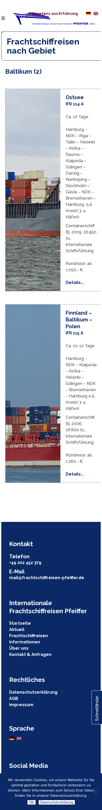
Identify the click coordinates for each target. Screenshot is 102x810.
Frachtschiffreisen (28, 635)
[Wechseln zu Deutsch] (88, 13)
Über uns (19, 648)
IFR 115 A (74, 333)
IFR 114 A (75, 104)
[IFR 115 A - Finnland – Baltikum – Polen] (32, 394)
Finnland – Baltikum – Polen (79, 320)
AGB (13, 698)
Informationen (24, 642)
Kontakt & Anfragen (30, 654)
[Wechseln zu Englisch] (95, 13)
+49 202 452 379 (25, 562)
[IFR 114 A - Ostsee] (32, 190)
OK (31, 802)
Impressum (21, 704)
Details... (75, 282)
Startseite (20, 623)
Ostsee (75, 97)
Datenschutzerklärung (33, 692)
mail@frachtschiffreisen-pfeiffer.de (46, 577)
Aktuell (16, 629)
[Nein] (95, 791)
